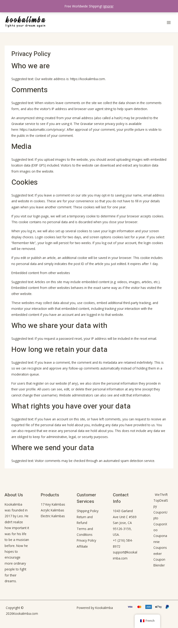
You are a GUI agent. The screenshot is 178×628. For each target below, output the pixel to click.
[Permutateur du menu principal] (168, 22)
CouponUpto (160, 515)
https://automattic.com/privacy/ (42, 129)
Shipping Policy (88, 511)
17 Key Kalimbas (53, 504)
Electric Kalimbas (53, 516)
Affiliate (82, 546)
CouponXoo (160, 527)
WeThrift (161, 494)
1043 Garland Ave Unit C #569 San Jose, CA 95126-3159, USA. (125, 523)
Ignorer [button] (108, 6)
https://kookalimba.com (87, 79)
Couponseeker (160, 550)
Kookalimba (13, 504)
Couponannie (160, 538)
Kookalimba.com (25, 613)
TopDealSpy (160, 503)
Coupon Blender (159, 562)
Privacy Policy (86, 540)
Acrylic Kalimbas (52, 510)
